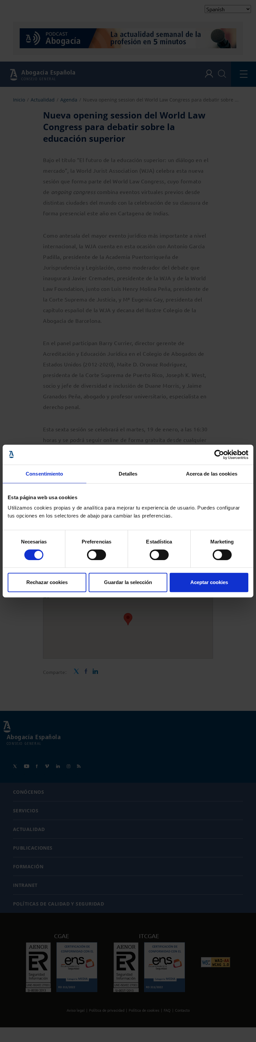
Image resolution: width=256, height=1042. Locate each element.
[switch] (96, 554)
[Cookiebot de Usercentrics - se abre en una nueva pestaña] (219, 455)
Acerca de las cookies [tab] (211, 474)
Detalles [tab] (128, 474)
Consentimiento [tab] (44, 474)
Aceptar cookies (209, 582)
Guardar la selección (128, 582)
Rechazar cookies (47, 582)
